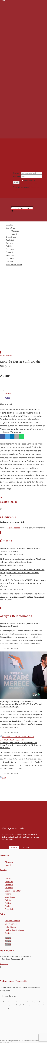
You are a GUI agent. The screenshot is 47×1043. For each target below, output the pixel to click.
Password (17, 176)
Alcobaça (15, 231)
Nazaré (14, 234)
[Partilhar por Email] (16, 436)
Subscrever (4, 964)
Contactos (9, 933)
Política (9, 246)
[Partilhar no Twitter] (7, 436)
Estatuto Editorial (12, 920)
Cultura (9, 243)
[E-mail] (9, 398)
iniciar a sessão (13, 528)
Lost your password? (29, 184)
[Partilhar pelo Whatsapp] (21, 436)
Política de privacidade (14, 930)
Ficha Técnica (10, 927)
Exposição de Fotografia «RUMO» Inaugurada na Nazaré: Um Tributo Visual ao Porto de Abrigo (23, 583)
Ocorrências (11, 237)
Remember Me (29, 180)
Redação (8, 393)
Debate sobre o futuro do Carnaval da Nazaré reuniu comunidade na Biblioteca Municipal (20, 745)
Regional (10, 255)
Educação (10, 252)
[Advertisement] (23, 322)
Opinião (9, 261)
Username (17, 173)
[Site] (6, 398)
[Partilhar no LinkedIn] (12, 436)
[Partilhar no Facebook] (2, 436)
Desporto (10, 258)
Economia (10, 249)
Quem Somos (11, 924)
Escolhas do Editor (14, 264)
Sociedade (10, 240)
